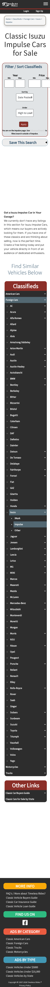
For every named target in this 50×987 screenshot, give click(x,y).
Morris (13, 633)
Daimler (14, 445)
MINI (12, 572)
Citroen (14, 427)
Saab (12, 700)
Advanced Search (37, 130)
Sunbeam (15, 718)
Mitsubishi (15, 609)
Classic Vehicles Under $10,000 (23, 971)
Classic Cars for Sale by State (20, 799)
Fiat (12, 481)
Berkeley (14, 390)
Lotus (13, 560)
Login (26, 11)
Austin (13, 360)
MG (11, 566)
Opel (12, 651)
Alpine (13, 330)
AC (11, 305)
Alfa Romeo (16, 318)
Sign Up (39, 11)
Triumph (14, 736)
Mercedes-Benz (18, 603)
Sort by (25, 92)
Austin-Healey (17, 366)
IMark (17, 518)
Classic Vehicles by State (19, 975)
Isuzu (38, 19)
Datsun (13, 451)
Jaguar (13, 536)
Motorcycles (12, 766)
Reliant (13, 669)
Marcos (13, 579)
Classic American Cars (18, 939)
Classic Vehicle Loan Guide (20, 906)
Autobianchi (16, 372)
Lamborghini (16, 548)
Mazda (13, 591)
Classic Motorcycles (17, 951)
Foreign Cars (29, 19)
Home (8, 19)
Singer (13, 706)
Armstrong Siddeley (20, 342)
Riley (12, 682)
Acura (13, 312)
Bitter (13, 396)
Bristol (13, 409)
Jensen (13, 542)
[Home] (11, 4)
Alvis (12, 336)
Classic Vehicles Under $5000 (22, 967)
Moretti (14, 621)
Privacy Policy (25, 985)
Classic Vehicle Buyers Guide (22, 897)
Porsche (14, 663)
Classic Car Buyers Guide (18, 793)
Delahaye (14, 463)
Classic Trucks (14, 947)
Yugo (12, 760)
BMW (12, 378)
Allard (13, 324)
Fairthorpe (15, 469)
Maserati (14, 585)
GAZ (12, 487)
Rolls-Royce (16, 688)
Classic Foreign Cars (17, 943)
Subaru (14, 712)
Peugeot (14, 657)
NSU (12, 639)
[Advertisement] (25, 177)
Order (24, 107)
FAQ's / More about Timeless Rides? (26, 893)
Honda (13, 506)
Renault (14, 676)
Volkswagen (16, 748)
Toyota (13, 730)
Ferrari (13, 475)
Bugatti (14, 415)
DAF (12, 433)
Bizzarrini (14, 403)
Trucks (9, 773)
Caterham (15, 421)
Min (9, 78)
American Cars (13, 293)
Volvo (13, 754)
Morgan (14, 627)
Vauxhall (14, 742)
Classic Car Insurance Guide (21, 902)
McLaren (14, 597)
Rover (13, 694)
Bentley (14, 384)
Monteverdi (16, 615)
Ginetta (14, 494)
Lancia (13, 554)
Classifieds (17, 19)
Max (20, 78)
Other (17, 530)
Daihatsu (14, 439)
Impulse (9, 22)
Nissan (13, 645)
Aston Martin (16, 348)
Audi (12, 354)
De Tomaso (15, 457)
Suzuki (13, 724)
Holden (14, 500)
